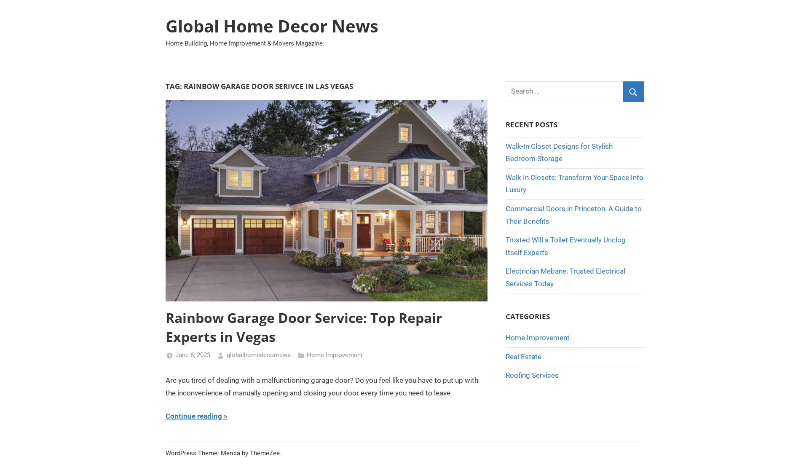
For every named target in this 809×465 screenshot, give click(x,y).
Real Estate (523, 356)
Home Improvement (335, 355)
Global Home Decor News (272, 26)
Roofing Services (532, 375)
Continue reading (194, 416)
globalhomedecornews (259, 355)
